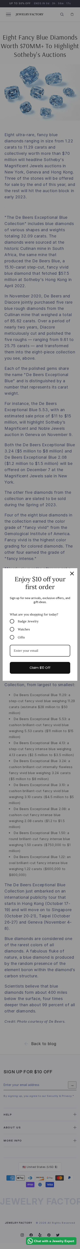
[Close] (72, 573)
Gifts (21, 637)
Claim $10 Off (40, 667)
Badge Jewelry (28, 621)
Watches (24, 629)
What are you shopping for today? (34, 614)
